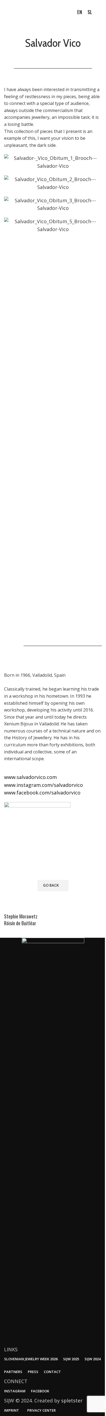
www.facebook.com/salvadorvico (42, 792)
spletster (72, 1400)
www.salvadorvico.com (30, 777)
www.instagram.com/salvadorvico (43, 785)
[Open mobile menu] (100, 12)
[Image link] (53, 1141)
